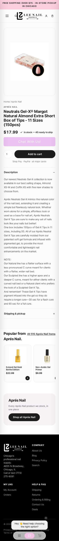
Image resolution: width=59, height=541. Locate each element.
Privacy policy (10, 530)
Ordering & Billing (41, 499)
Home (7, 101)
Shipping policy (41, 530)
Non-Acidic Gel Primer (43, 368)
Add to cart (35, 154)
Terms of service (12, 533)
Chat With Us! (29, 142)
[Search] (16, 16)
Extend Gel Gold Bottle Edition (14, 368)
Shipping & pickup (14, 313)
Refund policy (25, 530)
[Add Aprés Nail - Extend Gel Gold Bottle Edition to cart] (27, 378)
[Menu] (7, 16)
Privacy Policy (39, 460)
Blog (34, 455)
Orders (7, 494)
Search (35, 465)
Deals (35, 509)
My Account (10, 489)
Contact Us (38, 504)
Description (11, 172)
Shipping (36, 489)
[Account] (46, 16)
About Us (37, 450)
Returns (36, 494)
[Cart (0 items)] (52, 16)
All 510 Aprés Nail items (41, 333)
